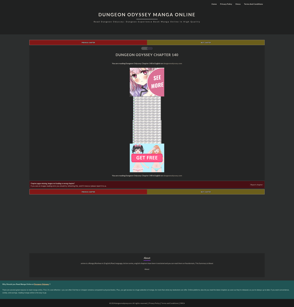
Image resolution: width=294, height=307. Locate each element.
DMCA (182, 303)
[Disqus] (147, 223)
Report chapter (256, 184)
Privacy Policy (226, 4)
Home (214, 4)
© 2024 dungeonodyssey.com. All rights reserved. (128, 303)
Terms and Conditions (253, 4)
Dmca (238, 4)
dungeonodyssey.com (172, 63)
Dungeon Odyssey (41, 284)
